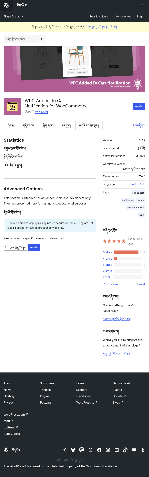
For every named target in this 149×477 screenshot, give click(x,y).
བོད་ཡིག (16, 450)
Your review (110, 284)
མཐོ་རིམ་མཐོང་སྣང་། (89, 125)
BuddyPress (13, 434)
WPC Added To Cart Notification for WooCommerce (56, 103)
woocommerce (135, 207)
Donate (119, 396)
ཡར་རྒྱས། (66, 125)
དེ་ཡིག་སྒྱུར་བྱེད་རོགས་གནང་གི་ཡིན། (101, 26)
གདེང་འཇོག (28, 125)
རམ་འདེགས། (139, 125)
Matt (9, 421)
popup (140, 200)
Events (117, 390)
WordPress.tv (87, 402)
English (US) (138, 184)
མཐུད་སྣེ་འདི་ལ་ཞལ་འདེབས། (116, 354)
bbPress (11, 427)
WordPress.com (16, 414)
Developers (83, 396)
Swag (118, 402)
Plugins (44, 396)
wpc (141, 215)
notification (128, 200)
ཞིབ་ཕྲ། (10, 125)
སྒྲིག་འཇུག (48, 125)
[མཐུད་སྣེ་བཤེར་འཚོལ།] (42, 39)
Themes (45, 390)
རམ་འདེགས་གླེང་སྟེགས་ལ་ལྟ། (117, 319)
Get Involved (121, 383)
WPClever (41, 112)
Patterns (45, 402)
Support (81, 390)
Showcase (47, 383)
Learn (80, 383)
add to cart (138, 192)
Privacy (9, 402)
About (8, 383)
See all (141, 284)
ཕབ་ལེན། (139, 106)
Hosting (9, 396)
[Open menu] (143, 5)
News (7, 390)
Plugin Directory (13, 16)
